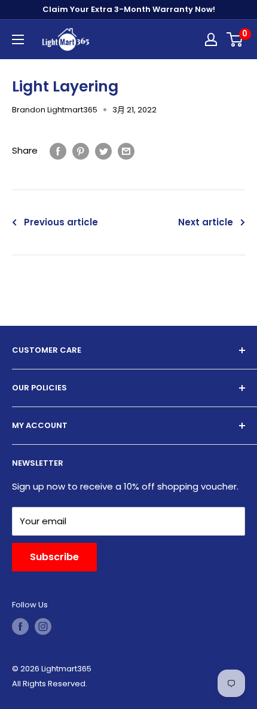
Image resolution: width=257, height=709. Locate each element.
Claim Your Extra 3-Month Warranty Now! (128, 9)
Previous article (61, 222)
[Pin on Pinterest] (80, 151)
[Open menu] (18, 39)
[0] (235, 39)
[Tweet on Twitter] (103, 151)
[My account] (211, 39)
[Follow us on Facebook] (20, 626)
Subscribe (54, 557)
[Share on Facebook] (58, 151)
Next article (205, 222)
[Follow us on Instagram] (43, 626)
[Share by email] (126, 151)
